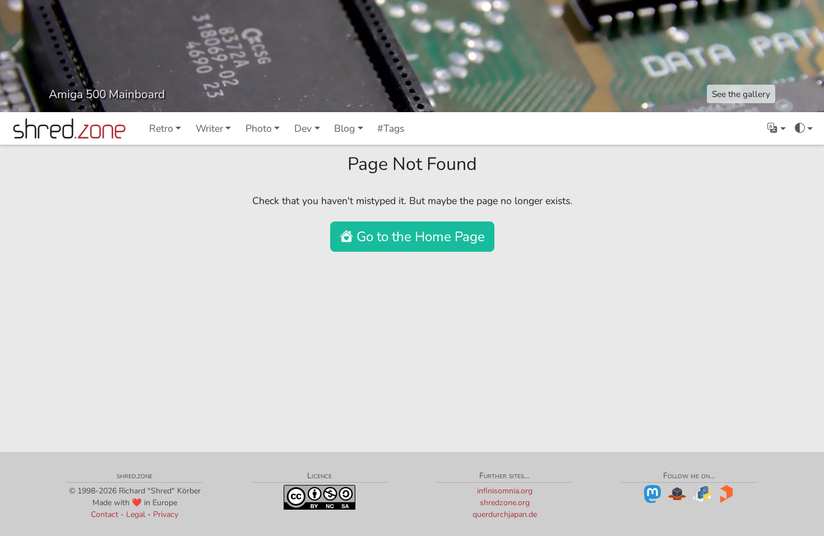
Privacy (165, 514)
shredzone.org (505, 502)
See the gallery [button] (741, 94)
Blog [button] (344, 128)
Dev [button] (303, 128)
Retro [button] (161, 128)
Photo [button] (259, 128)
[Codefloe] (677, 493)
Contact (104, 514)
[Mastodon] (652, 493)
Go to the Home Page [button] (419, 237)
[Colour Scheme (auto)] (803, 128)
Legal (135, 514)
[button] (776, 128)
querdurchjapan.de (505, 514)
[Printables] (726, 493)
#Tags (390, 128)
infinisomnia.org (505, 491)
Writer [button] (209, 128)
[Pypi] (702, 493)
